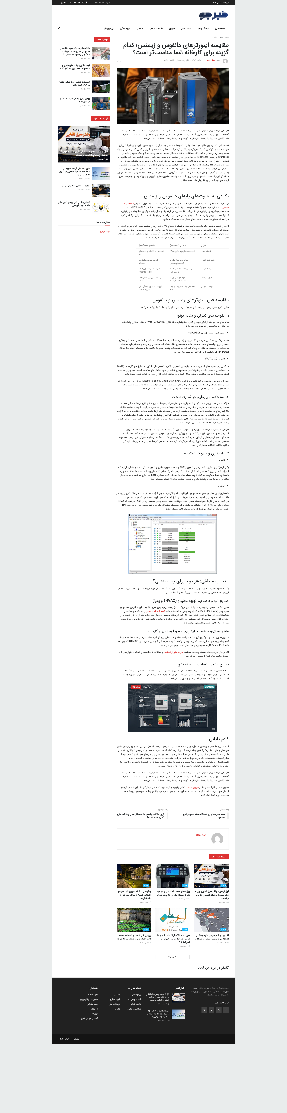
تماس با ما (217, 2)
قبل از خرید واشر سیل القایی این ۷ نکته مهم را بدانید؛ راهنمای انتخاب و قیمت (212, 895)
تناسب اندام (186, 28)
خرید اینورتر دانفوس (155, 611)
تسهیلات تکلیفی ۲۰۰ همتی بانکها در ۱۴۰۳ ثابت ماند (74, 83)
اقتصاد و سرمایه (156, 28)
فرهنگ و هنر (203, 28)
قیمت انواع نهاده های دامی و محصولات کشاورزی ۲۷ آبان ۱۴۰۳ (75, 67)
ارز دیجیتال (108, 28)
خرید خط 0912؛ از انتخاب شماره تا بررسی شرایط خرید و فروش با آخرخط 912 (173, 938)
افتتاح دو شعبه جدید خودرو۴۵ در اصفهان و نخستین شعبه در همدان (212, 937)
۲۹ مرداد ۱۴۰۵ (83, 209)
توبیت (95, 1013)
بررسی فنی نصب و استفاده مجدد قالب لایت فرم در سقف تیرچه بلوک (134, 937)
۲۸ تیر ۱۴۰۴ (196, 60)
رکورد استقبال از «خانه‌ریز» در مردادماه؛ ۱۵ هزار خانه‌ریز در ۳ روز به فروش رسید (74, 172)
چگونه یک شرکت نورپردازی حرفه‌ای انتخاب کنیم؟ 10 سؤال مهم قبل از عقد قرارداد (134, 895)
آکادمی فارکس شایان (89, 1018)
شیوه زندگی (125, 28)
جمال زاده (211, 60)
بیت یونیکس (92, 1004)
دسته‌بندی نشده (134, 1009)
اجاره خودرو (105, 231)
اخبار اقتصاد (93, 994)
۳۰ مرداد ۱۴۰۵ (83, 189)
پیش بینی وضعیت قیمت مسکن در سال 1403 (75, 100)
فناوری (172, 28)
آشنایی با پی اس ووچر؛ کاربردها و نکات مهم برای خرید (74, 204)
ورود (62, 2)
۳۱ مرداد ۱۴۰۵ (222, 902)
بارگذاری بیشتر (172, 957)
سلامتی (140, 28)
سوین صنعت (192, 787)
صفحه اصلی (220, 28)
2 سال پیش (84, 58)
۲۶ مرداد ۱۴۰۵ (183, 899)
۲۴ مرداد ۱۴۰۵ (144, 902)
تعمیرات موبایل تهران (89, 999)
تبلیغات (226, 2)
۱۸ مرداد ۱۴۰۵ (144, 943)
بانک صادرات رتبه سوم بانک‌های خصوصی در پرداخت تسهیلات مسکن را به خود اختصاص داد (75, 51)
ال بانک (94, 1009)
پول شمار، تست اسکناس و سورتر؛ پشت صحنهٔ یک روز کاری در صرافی (173, 893)
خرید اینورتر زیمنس (173, 652)
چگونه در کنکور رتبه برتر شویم (76, 186)
